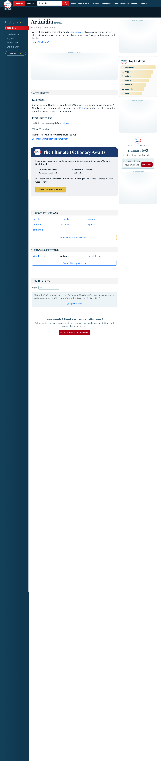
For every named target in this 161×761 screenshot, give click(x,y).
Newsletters (124, 3)
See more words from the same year (50, 138)
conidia (91, 219)
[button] (144, 3)
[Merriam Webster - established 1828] (8, 2)
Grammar (96, 3)
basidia (36, 219)
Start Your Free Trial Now (50, 189)
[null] (146, 150)
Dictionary (13, 22)
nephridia (38, 224)
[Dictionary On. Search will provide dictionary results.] (25, 3)
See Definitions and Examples (137, 155)
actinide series (39, 256)
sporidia (92, 224)
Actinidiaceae (76, 32)
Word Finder (106, 3)
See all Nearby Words (73, 263)
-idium (82, 108)
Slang (115, 3)
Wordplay (134, 3)
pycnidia (65, 224)
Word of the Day (84, 3)
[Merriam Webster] (138, 140)
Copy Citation (75, 303)
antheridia (38, 229)
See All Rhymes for (73, 237)
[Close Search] (60, 3)
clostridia (65, 219)
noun (58, 22)
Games (73, 3)
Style (34, 288)
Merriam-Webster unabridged (74, 332)
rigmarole (136, 150)
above (66, 123)
